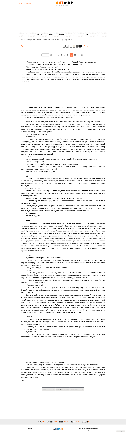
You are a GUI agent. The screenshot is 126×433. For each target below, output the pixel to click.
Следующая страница (77, 389)
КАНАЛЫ (85, 34)
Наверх (121, 431)
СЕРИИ (73, 34)
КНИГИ (61, 34)
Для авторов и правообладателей (88, 428)
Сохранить (99, 46)
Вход (20, 3)
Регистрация (27, 3)
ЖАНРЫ (39, 34)
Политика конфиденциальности (88, 430)
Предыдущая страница (62, 389)
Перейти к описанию (48, 389)
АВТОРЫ (50, 34)
